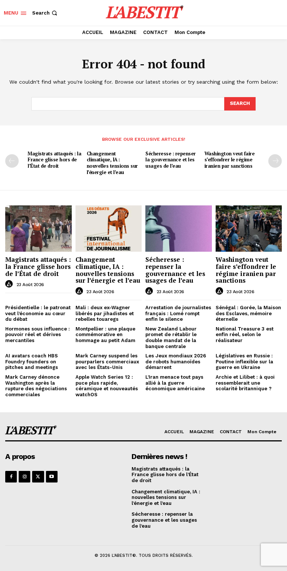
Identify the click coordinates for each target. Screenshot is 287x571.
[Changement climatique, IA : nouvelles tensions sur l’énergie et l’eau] (108, 228)
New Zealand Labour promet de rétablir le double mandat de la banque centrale (171, 337)
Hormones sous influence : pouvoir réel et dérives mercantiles (37, 334)
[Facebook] (11, 476)
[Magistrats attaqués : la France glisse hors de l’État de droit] (38, 228)
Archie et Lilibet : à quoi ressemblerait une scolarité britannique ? (245, 382)
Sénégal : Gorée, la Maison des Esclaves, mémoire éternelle (248, 313)
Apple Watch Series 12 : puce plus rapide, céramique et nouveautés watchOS (106, 385)
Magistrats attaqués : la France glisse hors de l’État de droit (54, 160)
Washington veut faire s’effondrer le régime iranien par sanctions (229, 160)
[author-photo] (10, 284)
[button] (45, 13)
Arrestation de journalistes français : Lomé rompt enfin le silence (178, 313)
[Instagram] (24, 476)
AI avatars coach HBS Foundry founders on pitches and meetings (31, 361)
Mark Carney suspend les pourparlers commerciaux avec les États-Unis (107, 361)
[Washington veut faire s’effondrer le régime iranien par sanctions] (249, 228)
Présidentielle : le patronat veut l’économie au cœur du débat (38, 313)
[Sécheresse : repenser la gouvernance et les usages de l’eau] (178, 228)
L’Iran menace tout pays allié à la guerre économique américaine (175, 382)
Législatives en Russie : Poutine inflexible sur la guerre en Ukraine (244, 361)
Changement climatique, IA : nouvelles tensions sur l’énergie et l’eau (112, 163)
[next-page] (275, 161)
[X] (38, 476)
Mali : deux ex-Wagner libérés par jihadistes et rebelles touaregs (104, 313)
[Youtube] (52, 476)
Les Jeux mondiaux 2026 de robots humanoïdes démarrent (175, 361)
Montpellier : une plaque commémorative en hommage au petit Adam (105, 334)
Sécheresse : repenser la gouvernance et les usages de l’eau (170, 160)
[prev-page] (12, 161)
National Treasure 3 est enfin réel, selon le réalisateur (245, 334)
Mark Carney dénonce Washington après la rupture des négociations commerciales (36, 385)
